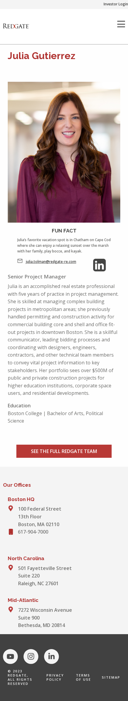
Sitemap (111, 677)
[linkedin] (51, 656)
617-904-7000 (33, 532)
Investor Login (116, 4)
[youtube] (10, 656)
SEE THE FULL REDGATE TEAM (64, 451)
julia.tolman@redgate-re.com (51, 261)
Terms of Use (83, 677)
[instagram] (31, 656)
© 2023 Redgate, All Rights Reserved (20, 677)
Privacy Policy (55, 677)
